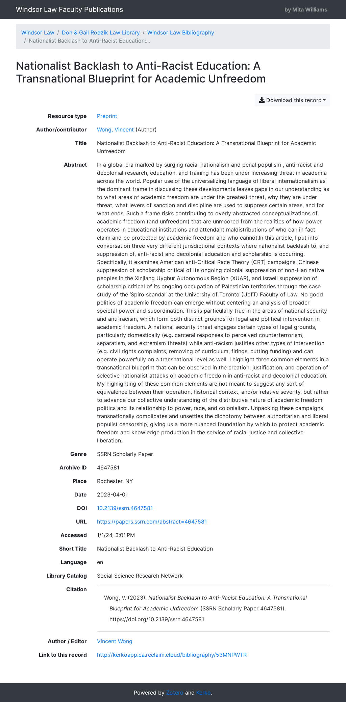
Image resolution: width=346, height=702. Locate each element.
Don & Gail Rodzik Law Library (101, 32)
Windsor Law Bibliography (180, 32)
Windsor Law (37, 32)
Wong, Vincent (115, 129)
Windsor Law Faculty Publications (69, 9)
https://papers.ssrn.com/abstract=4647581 (152, 521)
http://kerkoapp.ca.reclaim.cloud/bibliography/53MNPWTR (172, 654)
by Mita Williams (306, 9)
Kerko (203, 692)
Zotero (174, 692)
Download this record (293, 100)
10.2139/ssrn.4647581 (125, 508)
